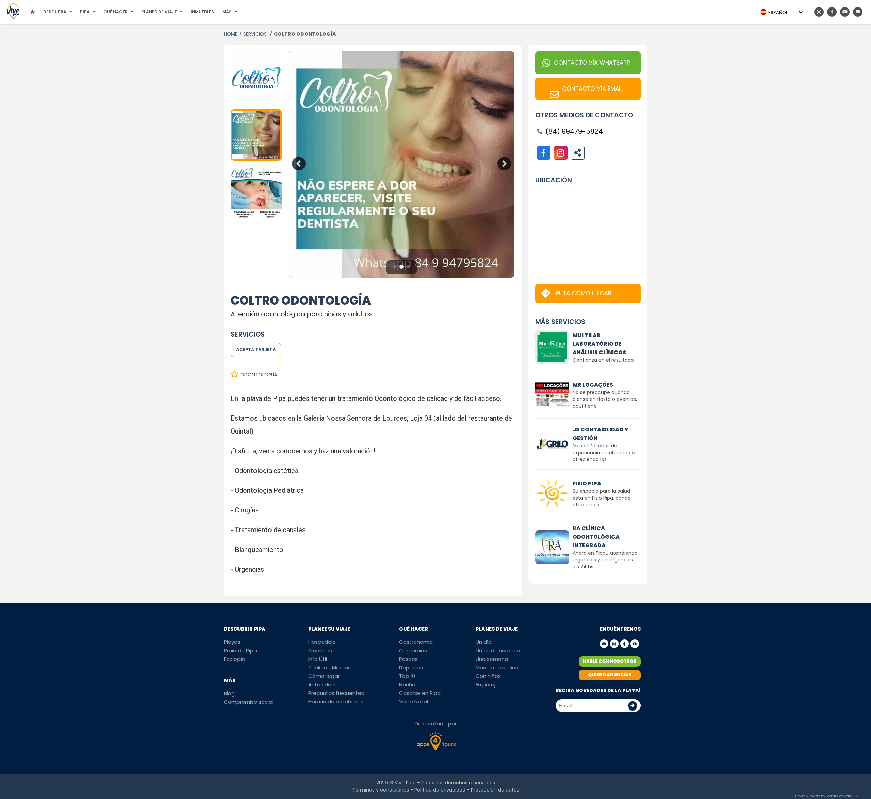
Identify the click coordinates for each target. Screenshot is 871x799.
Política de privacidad (439, 789)
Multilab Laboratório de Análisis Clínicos (599, 343)
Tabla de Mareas (329, 667)
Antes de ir (321, 684)
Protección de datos (495, 789)
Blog (229, 693)
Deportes (411, 667)
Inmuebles (202, 12)
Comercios (413, 650)
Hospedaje (322, 642)
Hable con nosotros (610, 661)
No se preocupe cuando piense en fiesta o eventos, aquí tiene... (605, 399)
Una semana (492, 659)
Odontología (258, 374)
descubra (54, 12)
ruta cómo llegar (583, 293)
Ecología (234, 659)
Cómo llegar (324, 676)
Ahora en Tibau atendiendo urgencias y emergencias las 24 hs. (605, 560)
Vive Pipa (405, 782)
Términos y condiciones (380, 789)
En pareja (487, 684)
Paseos (408, 659)
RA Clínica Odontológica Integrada (596, 536)
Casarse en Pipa (420, 693)
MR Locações (593, 385)
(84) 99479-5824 (574, 131)
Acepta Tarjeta (256, 349)
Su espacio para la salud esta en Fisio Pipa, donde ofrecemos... (602, 498)
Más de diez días (497, 667)
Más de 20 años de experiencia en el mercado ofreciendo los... (605, 452)
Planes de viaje (159, 12)
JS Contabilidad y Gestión (600, 434)
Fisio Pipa (587, 483)
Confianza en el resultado (603, 360)
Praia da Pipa (240, 650)
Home (230, 34)
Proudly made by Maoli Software (823, 796)
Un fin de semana (498, 650)
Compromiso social (248, 701)
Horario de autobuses (335, 701)
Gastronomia (416, 642)
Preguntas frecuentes (336, 693)
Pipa (85, 12)
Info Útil (317, 659)
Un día (484, 642)
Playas (232, 642)
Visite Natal (413, 701)
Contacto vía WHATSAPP (592, 63)
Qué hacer (115, 12)
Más (227, 12)
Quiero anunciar (609, 675)
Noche (407, 684)
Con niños (488, 676)
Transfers (320, 650)
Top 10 (407, 676)
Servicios (255, 34)
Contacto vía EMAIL (592, 89)
